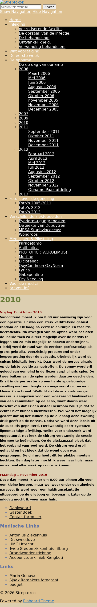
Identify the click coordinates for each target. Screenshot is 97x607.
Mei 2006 (36, 78)
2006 (23, 69)
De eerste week (24, 55)
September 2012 (44, 176)
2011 (23, 127)
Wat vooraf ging (24, 51)
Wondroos (28, 234)
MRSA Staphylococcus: (40, 230)
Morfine (26, 256)
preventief (19, 288)
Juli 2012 (36, 167)
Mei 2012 (36, 163)
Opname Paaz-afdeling (49, 189)
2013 (23, 194)
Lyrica (24, 270)
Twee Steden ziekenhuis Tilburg (38, 548)
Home (15, 20)
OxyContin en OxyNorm (41, 265)
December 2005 (43, 109)
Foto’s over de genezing (31, 198)
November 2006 (43, 105)
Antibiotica (29, 248)
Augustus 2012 (42, 172)
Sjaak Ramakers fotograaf (33, 580)
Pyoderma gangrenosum (42, 221)
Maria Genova (22, 575)
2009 (23, 118)
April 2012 (37, 158)
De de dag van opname (41, 64)
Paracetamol (31, 243)
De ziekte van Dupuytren (42, 225)
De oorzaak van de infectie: (44, 33)
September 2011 (44, 131)
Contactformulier (25, 517)
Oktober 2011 (41, 136)
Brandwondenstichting (30, 553)
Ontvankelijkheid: (35, 42)
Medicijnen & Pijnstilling (31, 239)
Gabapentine (31, 274)
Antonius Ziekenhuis (28, 535)
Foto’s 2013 (29, 212)
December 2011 (43, 145)
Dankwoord (20, 508)
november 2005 (43, 100)
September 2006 (44, 91)
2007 (23, 113)
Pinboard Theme (38, 601)
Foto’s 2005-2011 (35, 203)
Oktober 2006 (41, 96)
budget (16, 584)
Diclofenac (29, 261)
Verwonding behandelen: (42, 46)
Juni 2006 (37, 82)
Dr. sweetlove (22, 539)
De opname (20, 60)
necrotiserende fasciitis (40, 29)
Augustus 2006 (42, 87)
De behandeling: (34, 38)
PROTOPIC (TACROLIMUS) (43, 252)
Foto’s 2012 (29, 207)
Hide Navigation (47, 11)
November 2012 (43, 185)
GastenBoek (20, 512)
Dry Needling (31, 279)
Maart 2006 (39, 73)
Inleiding (17, 24)
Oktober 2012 (41, 181)
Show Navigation (15, 11)
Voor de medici (23, 283)
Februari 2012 (41, 154)
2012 (23, 149)
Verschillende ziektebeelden (35, 216)
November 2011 (43, 140)
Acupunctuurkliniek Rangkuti (36, 557)
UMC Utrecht (21, 544)
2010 (23, 122)
